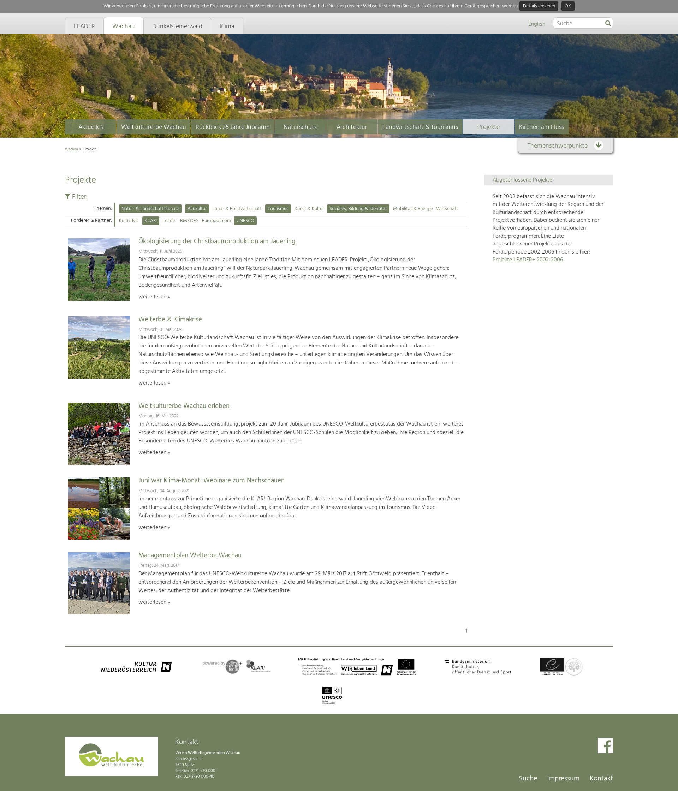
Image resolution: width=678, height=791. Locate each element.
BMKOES (189, 221)
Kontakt (601, 778)
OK (568, 6)
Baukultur (197, 209)
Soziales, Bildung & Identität (358, 209)
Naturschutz (300, 127)
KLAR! (151, 221)
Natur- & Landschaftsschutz (150, 209)
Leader (169, 221)
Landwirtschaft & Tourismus (420, 127)
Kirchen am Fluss (541, 127)
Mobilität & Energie (413, 209)
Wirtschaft (447, 209)
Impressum (563, 778)
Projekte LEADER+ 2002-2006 (528, 259)
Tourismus (278, 209)
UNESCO (245, 221)
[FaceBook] (605, 746)
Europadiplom (216, 221)
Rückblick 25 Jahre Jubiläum (233, 127)
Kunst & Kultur (309, 209)
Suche (528, 778)
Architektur (352, 127)
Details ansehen (539, 6)
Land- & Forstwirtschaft (237, 209)
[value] (608, 23)
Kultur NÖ (129, 221)
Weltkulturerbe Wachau (153, 127)
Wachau (71, 149)
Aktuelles (90, 127)
